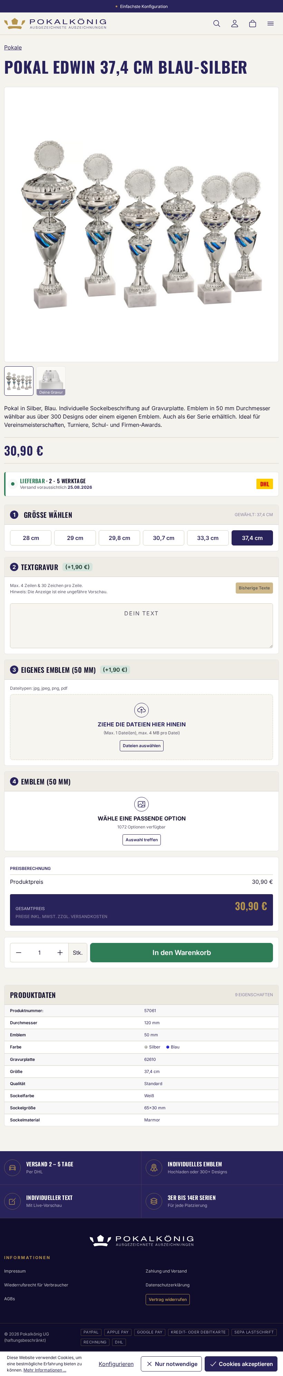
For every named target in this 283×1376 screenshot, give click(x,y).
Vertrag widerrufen (168, 1299)
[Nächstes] (264, 224)
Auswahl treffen (142, 839)
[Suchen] (216, 23)
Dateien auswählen (141, 745)
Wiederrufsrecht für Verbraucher (36, 1284)
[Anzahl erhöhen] (60, 952)
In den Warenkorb (182, 952)
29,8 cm (119, 537)
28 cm (31, 537)
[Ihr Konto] (234, 23)
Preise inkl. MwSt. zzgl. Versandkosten (61, 916)
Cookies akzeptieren (246, 1363)
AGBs (9, 1298)
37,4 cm (252, 537)
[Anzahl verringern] (18, 952)
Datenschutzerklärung (167, 1284)
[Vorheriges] (18, 224)
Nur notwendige (176, 1363)
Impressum (15, 1271)
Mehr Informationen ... (44, 1370)
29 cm (75, 537)
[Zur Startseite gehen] (55, 23)
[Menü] (270, 23)
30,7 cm (163, 537)
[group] (141, 224)
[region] (141, 224)
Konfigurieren (116, 1363)
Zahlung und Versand (166, 1271)
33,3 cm (207, 537)
